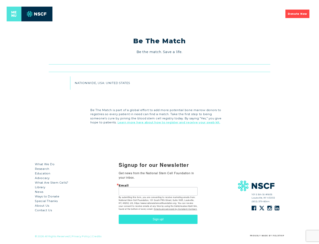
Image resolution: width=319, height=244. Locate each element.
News (39, 192)
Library (40, 187)
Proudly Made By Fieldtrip (267, 235)
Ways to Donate (47, 196)
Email (124, 185)
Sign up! (158, 219)
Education (42, 173)
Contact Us (43, 210)
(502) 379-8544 (261, 201)
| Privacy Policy (80, 236)
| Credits (96, 236)
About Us (42, 205)
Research (42, 169)
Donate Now (297, 13)
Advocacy (42, 178)
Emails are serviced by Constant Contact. (175, 209)
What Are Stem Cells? (51, 182)
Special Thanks (46, 201)
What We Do (45, 164)
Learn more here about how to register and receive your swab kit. (169, 122)
